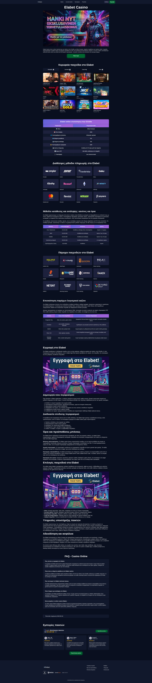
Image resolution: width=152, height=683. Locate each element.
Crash (83, 69)
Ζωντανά (67, 69)
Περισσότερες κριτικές (76, 653)
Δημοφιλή (50, 69)
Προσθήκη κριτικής (102, 631)
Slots (100, 69)
